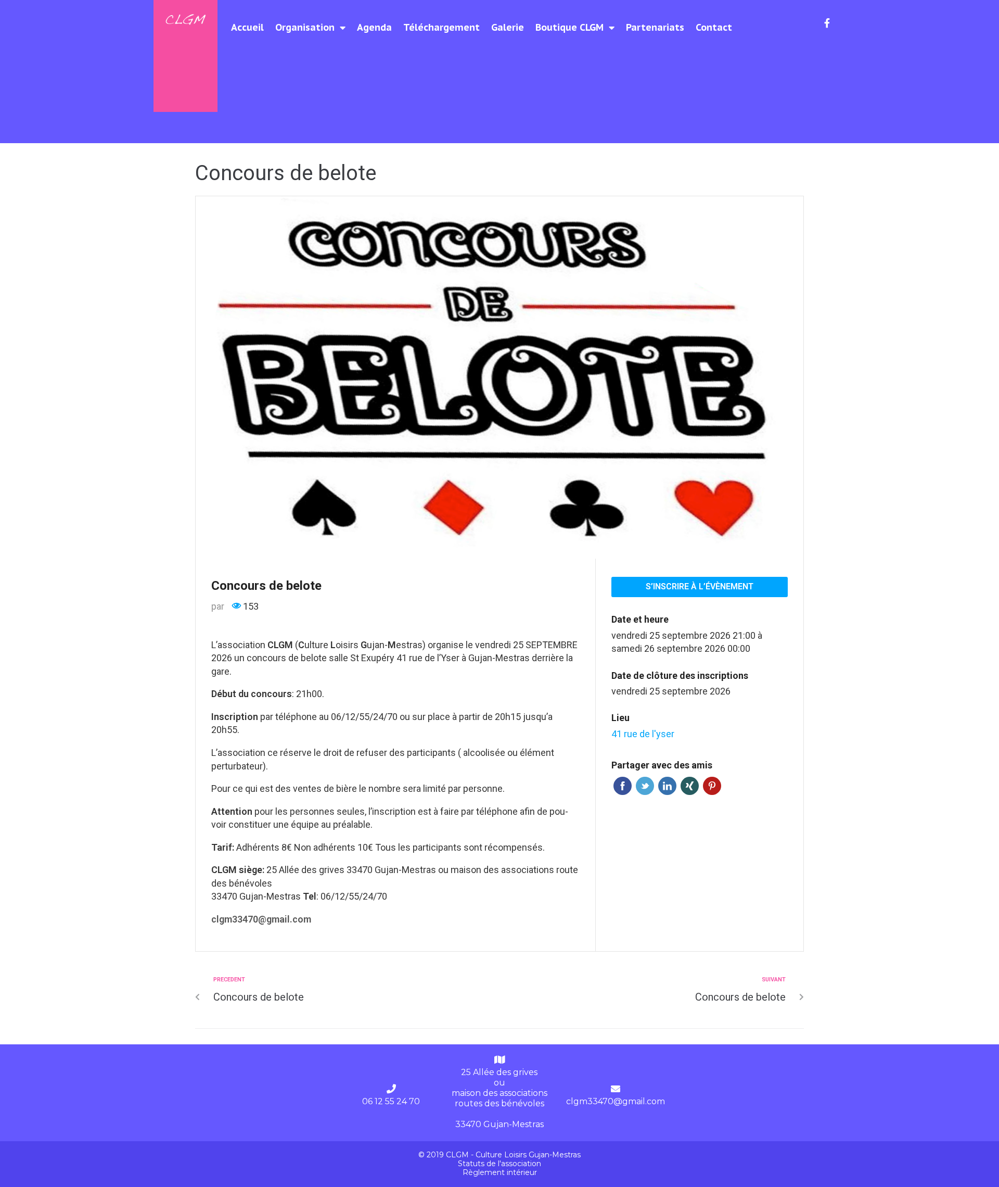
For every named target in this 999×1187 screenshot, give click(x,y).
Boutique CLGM (569, 27)
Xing (690, 786)
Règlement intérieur (500, 1172)
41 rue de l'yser (642, 733)
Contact (714, 27)
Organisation (305, 27)
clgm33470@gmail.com (615, 1101)
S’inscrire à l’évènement (699, 586)
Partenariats (655, 27)
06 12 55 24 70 (391, 1101)
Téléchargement (441, 27)
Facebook (622, 786)
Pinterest (712, 786)
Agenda (374, 27)
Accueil (247, 27)
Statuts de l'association (499, 1163)
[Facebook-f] (827, 23)
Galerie (507, 27)
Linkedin (667, 786)
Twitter (645, 786)
